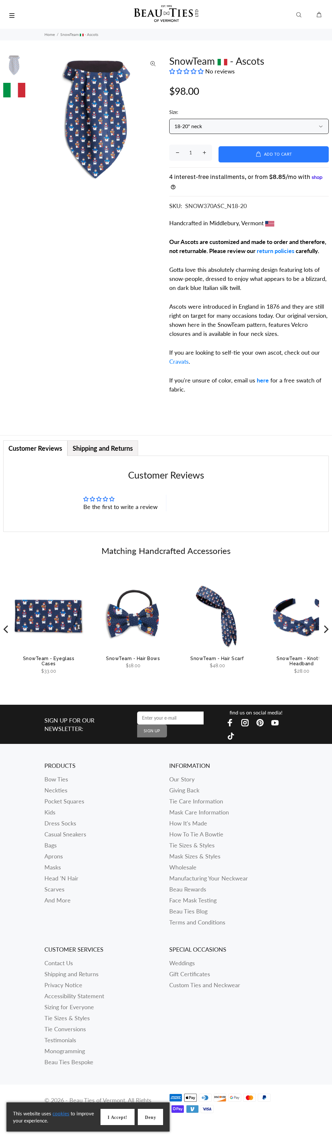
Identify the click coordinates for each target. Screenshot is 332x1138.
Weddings (182, 963)
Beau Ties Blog (188, 911)
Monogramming (64, 1051)
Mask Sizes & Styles (194, 856)
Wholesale (182, 867)
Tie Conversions (65, 1029)
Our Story (182, 779)
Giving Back (184, 790)
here (263, 380)
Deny (150, 1117)
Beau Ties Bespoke (68, 1062)
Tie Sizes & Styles (192, 845)
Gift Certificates (189, 974)
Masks (52, 867)
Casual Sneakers (65, 834)
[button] (187, 71)
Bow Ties (56, 779)
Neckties (55, 790)
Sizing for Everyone (69, 1007)
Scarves (54, 889)
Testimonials (60, 1040)
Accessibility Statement (74, 996)
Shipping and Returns (71, 974)
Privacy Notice (63, 985)
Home (49, 34)
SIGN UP (152, 731)
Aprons (53, 856)
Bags (50, 845)
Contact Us (58, 963)
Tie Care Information (196, 801)
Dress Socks (60, 823)
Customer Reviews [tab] (35, 448)
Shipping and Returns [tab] (103, 448)
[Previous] (6, 629)
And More (57, 900)
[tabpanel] (166, 494)
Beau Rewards (187, 889)
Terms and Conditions (197, 922)
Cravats (179, 361)
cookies (61, 1113)
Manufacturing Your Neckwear (208, 878)
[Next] (325, 629)
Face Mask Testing (193, 900)
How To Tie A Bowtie (196, 834)
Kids (49, 812)
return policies (275, 250)
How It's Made (188, 823)
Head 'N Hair (61, 878)
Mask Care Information (199, 812)
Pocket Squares (64, 801)
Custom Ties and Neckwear (204, 985)
